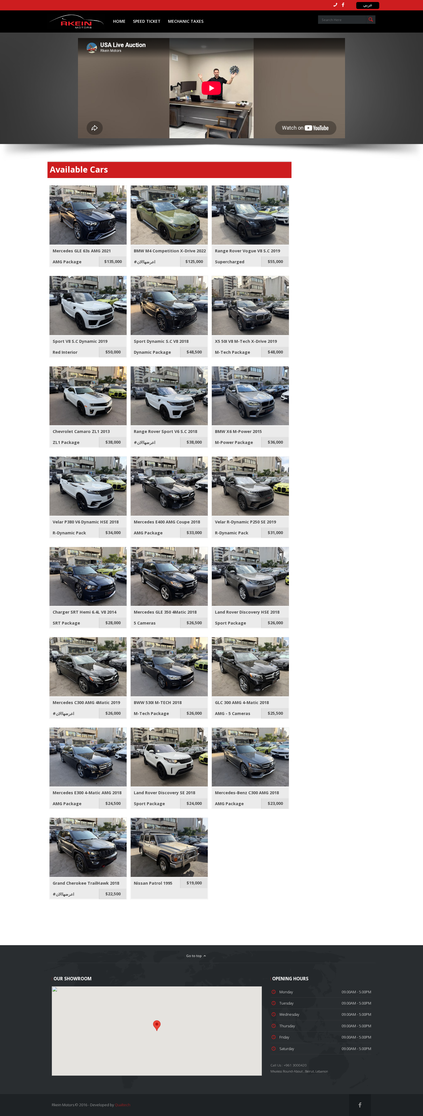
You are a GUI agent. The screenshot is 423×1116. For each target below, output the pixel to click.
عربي (367, 4)
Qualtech (122, 1104)
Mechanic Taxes (185, 21)
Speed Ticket (147, 21)
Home (119, 21)
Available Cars (79, 169)
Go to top (194, 956)
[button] (157, 1025)
